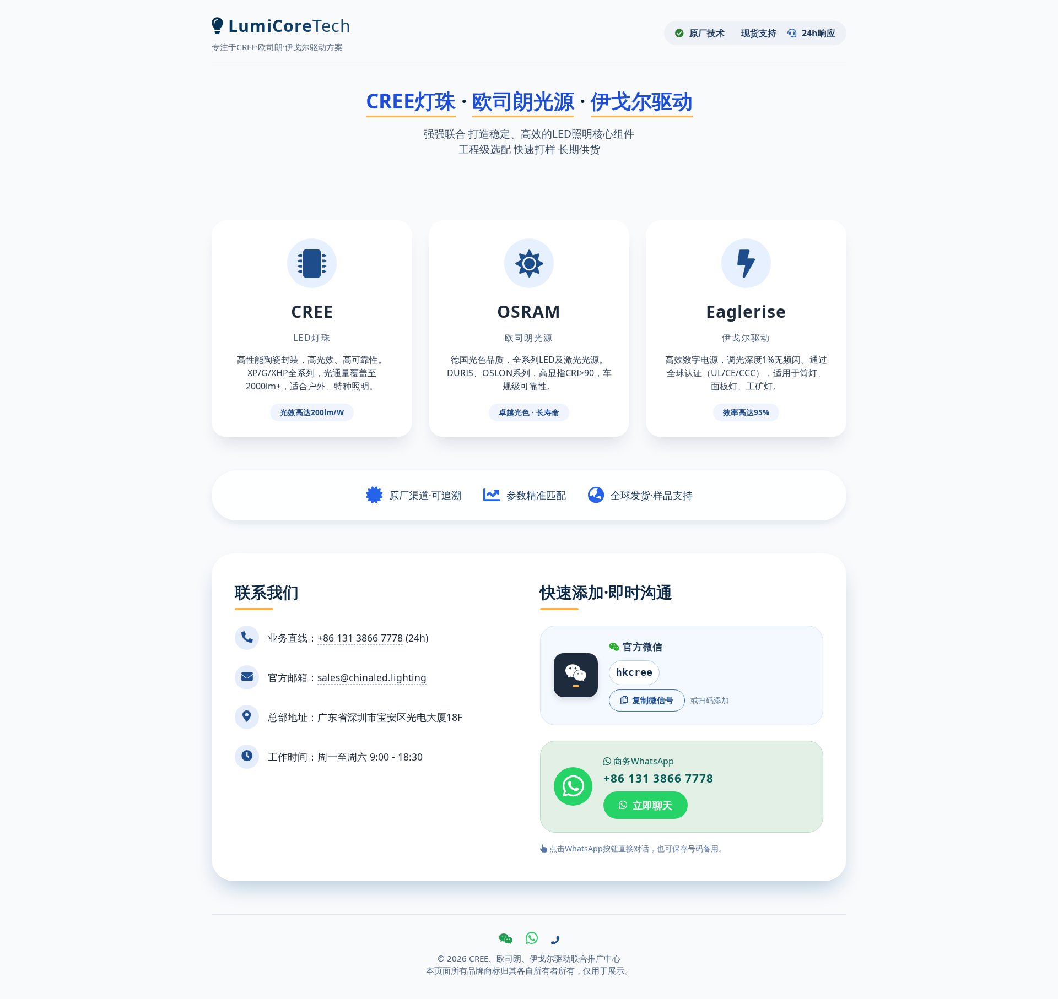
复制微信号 (652, 699)
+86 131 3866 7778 (360, 637)
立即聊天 (652, 805)
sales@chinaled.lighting (372, 677)
